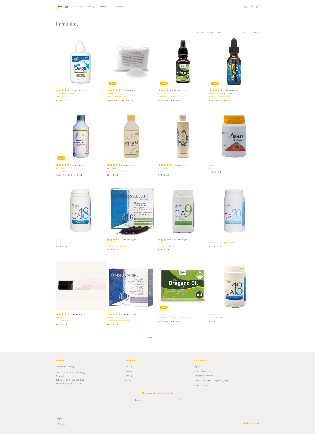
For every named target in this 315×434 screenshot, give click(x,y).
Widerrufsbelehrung (202, 371)
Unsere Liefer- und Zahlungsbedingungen (211, 380)
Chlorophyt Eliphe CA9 (166, 246)
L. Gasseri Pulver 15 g (63, 321)
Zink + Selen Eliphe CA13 (218, 318)
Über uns (129, 366)
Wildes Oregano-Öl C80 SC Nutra (170, 97)
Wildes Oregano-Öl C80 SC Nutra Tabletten (173, 318)
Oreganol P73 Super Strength (219, 97)
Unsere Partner (200, 385)
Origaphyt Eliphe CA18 (64, 243)
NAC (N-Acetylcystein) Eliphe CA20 (221, 243)
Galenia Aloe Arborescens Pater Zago (69, 171)
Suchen (128, 380)
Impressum (199, 366)
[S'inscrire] (179, 400)
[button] (78, 7)
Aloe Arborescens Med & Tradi (117, 171)
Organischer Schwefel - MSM (117, 97)
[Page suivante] (165, 336)
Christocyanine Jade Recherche (118, 321)
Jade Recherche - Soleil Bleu (117, 246)
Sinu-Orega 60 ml (62, 97)
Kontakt (128, 371)
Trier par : (200, 32)
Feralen (212, 168)
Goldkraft (244, 423)
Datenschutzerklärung (203, 375)
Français (61, 424)
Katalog (128, 375)
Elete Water (162, 171)
